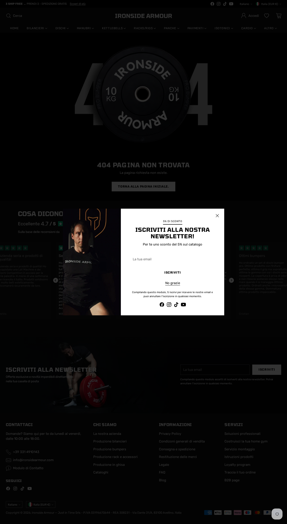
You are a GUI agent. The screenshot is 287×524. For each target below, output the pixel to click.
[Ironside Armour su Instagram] (169, 305)
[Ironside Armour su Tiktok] (176, 305)
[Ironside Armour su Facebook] (162, 305)
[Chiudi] (217, 215)
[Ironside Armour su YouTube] (183, 305)
